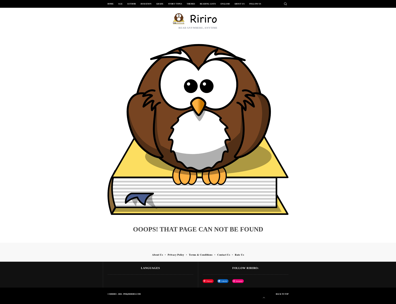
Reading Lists (208, 4)
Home (111, 4)
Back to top (282, 294)
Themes (191, 4)
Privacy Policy (176, 254)
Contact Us (223, 254)
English (225, 4)
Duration (146, 4)
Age (120, 4)
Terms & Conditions (200, 254)
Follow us (255, 4)
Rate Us (239, 254)
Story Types (175, 4)
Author (131, 4)
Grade (160, 4)
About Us (239, 4)
